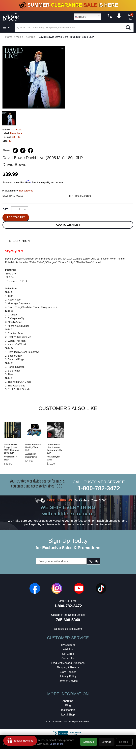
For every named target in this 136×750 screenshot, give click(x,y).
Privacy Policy (68, 676)
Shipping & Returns (68, 667)
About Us (67, 701)
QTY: (5, 209)
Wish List (68, 649)
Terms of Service (68, 680)
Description (19, 241)
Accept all (88, 741)
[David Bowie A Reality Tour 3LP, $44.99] (34, 430)
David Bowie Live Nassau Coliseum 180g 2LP (54, 448)
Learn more (56, 743)
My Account (68, 644)
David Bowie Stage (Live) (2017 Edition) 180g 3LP (11, 448)
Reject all (124, 741)
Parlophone (16, 133)
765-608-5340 (68, 620)
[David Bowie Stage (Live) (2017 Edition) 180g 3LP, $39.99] (12, 430)
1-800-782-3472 (99, 488)
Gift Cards (68, 653)
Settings (106, 741)
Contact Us (68, 658)
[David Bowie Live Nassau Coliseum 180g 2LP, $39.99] (55, 430)
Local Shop (68, 714)
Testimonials (68, 710)
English (82, 16)
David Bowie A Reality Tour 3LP (33, 447)
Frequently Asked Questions (67, 663)
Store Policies (68, 672)
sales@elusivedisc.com (68, 628)
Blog (68, 705)
